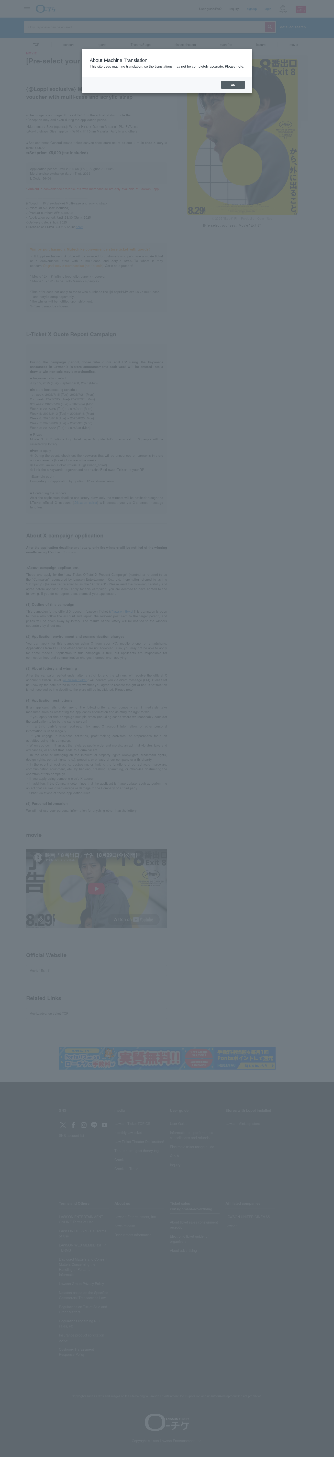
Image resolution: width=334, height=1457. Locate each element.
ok (233, 85)
